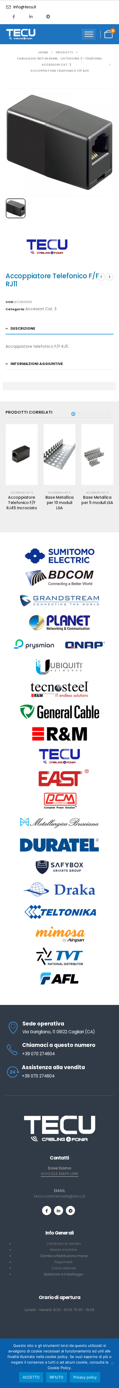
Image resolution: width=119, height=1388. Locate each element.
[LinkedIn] (31, 16)
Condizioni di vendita (63, 1243)
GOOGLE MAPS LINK (59, 1173)
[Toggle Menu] (88, 34)
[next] (109, 277)
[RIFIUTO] (112, 1363)
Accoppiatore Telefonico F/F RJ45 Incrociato (21, 503)
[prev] (101, 277)
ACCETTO (31, 1377)
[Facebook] (14, 16)
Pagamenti (64, 1262)
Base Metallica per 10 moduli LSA (59, 503)
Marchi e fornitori (63, 1250)
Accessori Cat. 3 (40, 309)
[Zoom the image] (59, 1117)
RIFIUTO (56, 1377)
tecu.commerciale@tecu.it (59, 1196)
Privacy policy (85, 1377)
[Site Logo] (21, 34)
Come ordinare (63, 1268)
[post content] (22, 454)
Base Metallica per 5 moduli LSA (97, 500)
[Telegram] (48, 16)
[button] (73, 413)
